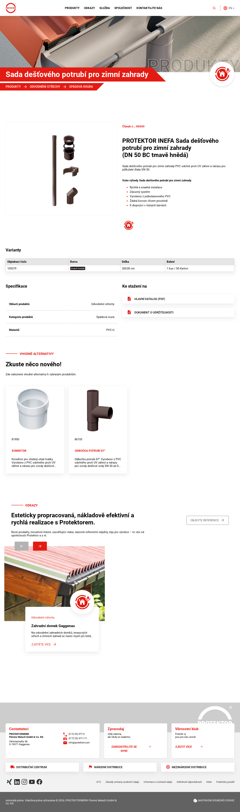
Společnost (123, 8)
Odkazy (89, 8)
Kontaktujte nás (149, 8)
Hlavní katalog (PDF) (149, 299)
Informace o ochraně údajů (158, 782)
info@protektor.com (79, 742)
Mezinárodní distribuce (189, 767)
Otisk (209, 782)
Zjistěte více (41, 644)
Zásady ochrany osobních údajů (122, 782)
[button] (228, 8)
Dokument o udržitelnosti (153, 312)
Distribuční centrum (31, 767)
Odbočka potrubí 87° (90, 450)
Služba (104, 8)
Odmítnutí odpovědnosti (189, 782)
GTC (98, 782)
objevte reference (204, 520)
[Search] (214, 8)
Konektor (19, 450)
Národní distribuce (108, 767)
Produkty (72, 8)
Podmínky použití (225, 782)
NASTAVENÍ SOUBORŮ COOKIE (216, 800)
